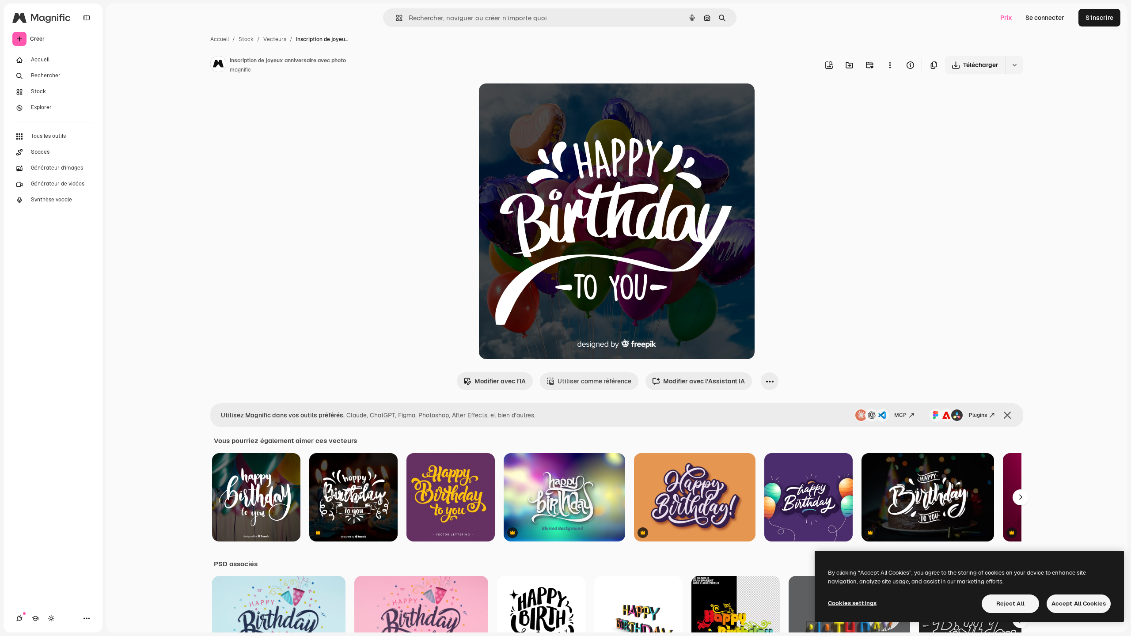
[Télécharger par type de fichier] (1014, 65)
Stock (246, 39)
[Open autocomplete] (395, 18)
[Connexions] (19, 618)
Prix (1006, 18)
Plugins (978, 415)
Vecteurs (274, 39)
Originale (537, 100)
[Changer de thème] (51, 618)
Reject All (1010, 603)
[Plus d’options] (890, 65)
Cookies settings (852, 603)
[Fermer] (1007, 415)
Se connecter (1044, 18)
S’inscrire (1099, 18)
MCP (900, 415)
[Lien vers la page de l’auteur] (218, 65)
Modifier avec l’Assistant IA (704, 381)
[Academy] (35, 618)
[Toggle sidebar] (87, 18)
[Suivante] (1021, 497)
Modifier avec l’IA (500, 381)
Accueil (219, 39)
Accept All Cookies (1078, 603)
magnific (240, 69)
